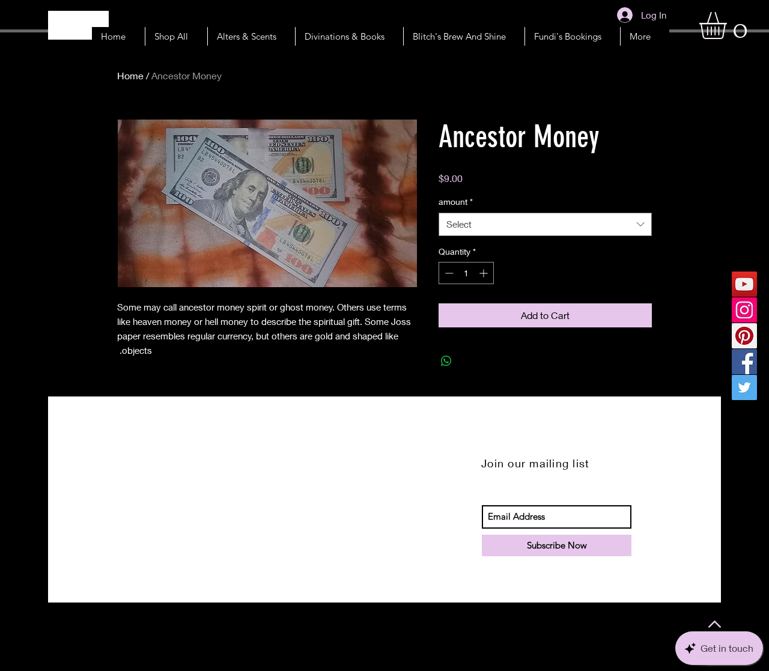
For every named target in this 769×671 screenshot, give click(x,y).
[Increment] (484, 273)
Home (130, 75)
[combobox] (545, 224)
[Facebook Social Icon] (744, 361)
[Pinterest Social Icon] (744, 335)
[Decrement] (447, 273)
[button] (728, 25)
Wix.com (205, 625)
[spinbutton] (466, 273)
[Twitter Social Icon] (744, 387)
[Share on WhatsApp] (446, 361)
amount (456, 201)
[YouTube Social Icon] (744, 284)
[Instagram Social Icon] (744, 310)
